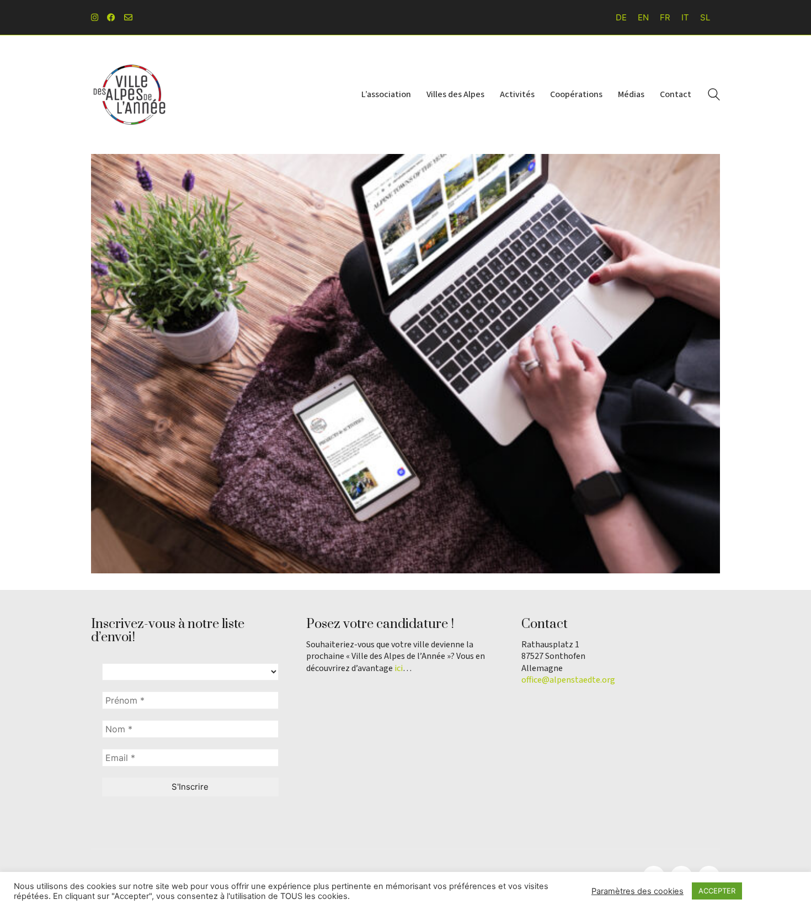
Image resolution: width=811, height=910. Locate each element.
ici (398, 668)
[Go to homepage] (129, 94)
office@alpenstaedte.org (568, 680)
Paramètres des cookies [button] (637, 891)
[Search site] (714, 95)
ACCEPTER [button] (716, 890)
